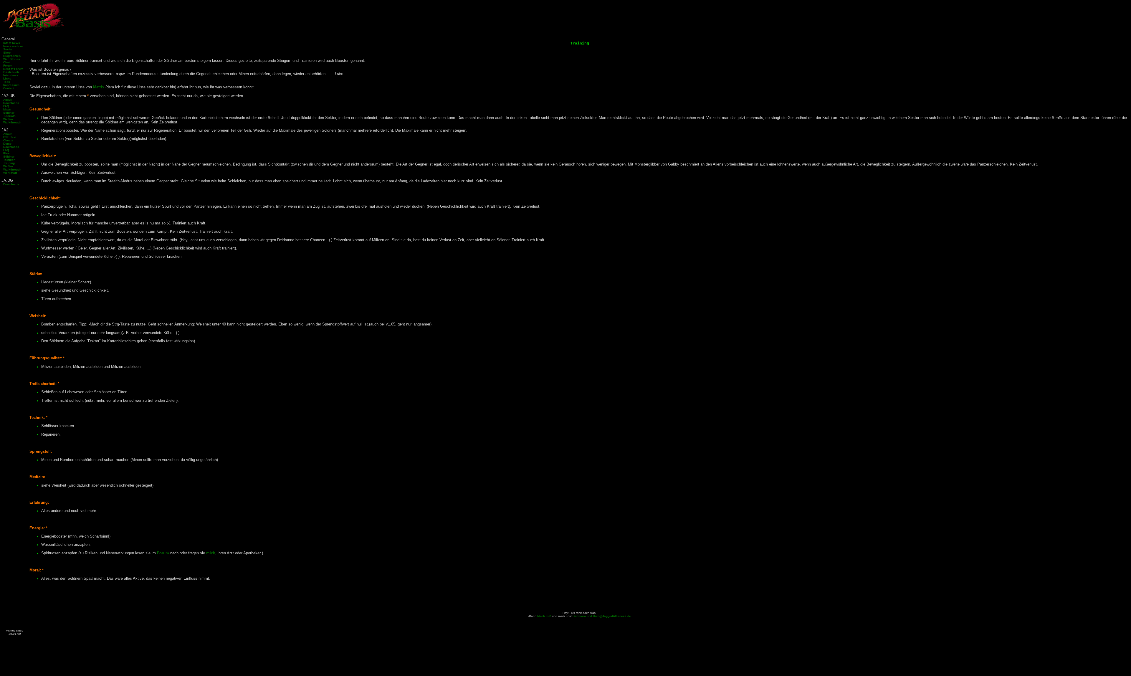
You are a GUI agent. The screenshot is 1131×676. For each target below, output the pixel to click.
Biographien (11, 55)
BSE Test (8, 137)
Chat (5, 62)
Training (8, 163)
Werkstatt (9, 172)
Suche (6, 49)
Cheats (7, 140)
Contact (7, 88)
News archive (12, 46)
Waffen (7, 119)
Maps (6, 109)
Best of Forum (12, 68)
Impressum (10, 85)
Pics (5, 153)
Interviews (9, 75)
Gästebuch (10, 72)
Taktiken (8, 159)
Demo (6, 143)
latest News (10, 42)
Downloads (10, 103)
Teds (5, 81)
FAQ (5, 106)
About (6, 99)
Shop (6, 52)
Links (6, 78)
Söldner (7, 112)
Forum (6, 65)
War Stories (10, 59)
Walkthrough (11, 122)
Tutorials (8, 116)
